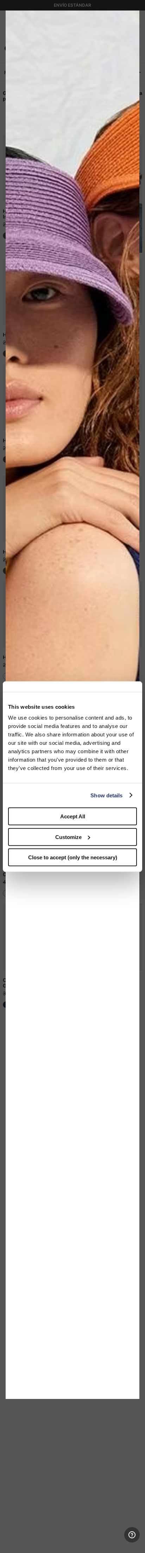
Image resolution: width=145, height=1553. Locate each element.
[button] (131, 18)
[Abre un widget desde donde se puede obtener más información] (114, 1540)
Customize (68, 837)
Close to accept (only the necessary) (72, 857)
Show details (106, 795)
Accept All (72, 816)
